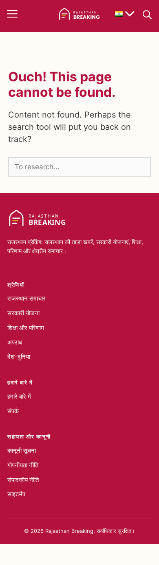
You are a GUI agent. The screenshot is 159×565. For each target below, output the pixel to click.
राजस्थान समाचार (26, 298)
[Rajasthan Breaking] (79, 13)
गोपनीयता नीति (22, 465)
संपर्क (13, 411)
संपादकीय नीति (23, 480)
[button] (147, 14)
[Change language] (124, 14)
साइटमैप (16, 494)
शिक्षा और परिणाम (25, 328)
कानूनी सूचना (21, 450)
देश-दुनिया (18, 356)
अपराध (14, 342)
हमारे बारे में (19, 396)
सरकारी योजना (23, 313)
